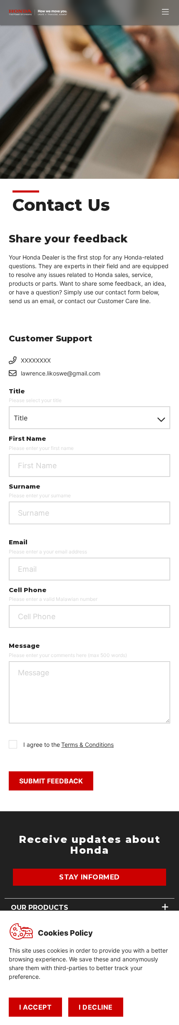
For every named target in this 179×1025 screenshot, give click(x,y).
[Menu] (165, 11)
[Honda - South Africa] (38, 12)
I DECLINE (96, 1007)
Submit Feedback (51, 781)
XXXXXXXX (36, 360)
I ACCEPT (35, 1007)
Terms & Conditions (87, 744)
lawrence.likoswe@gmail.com (60, 373)
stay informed (89, 877)
